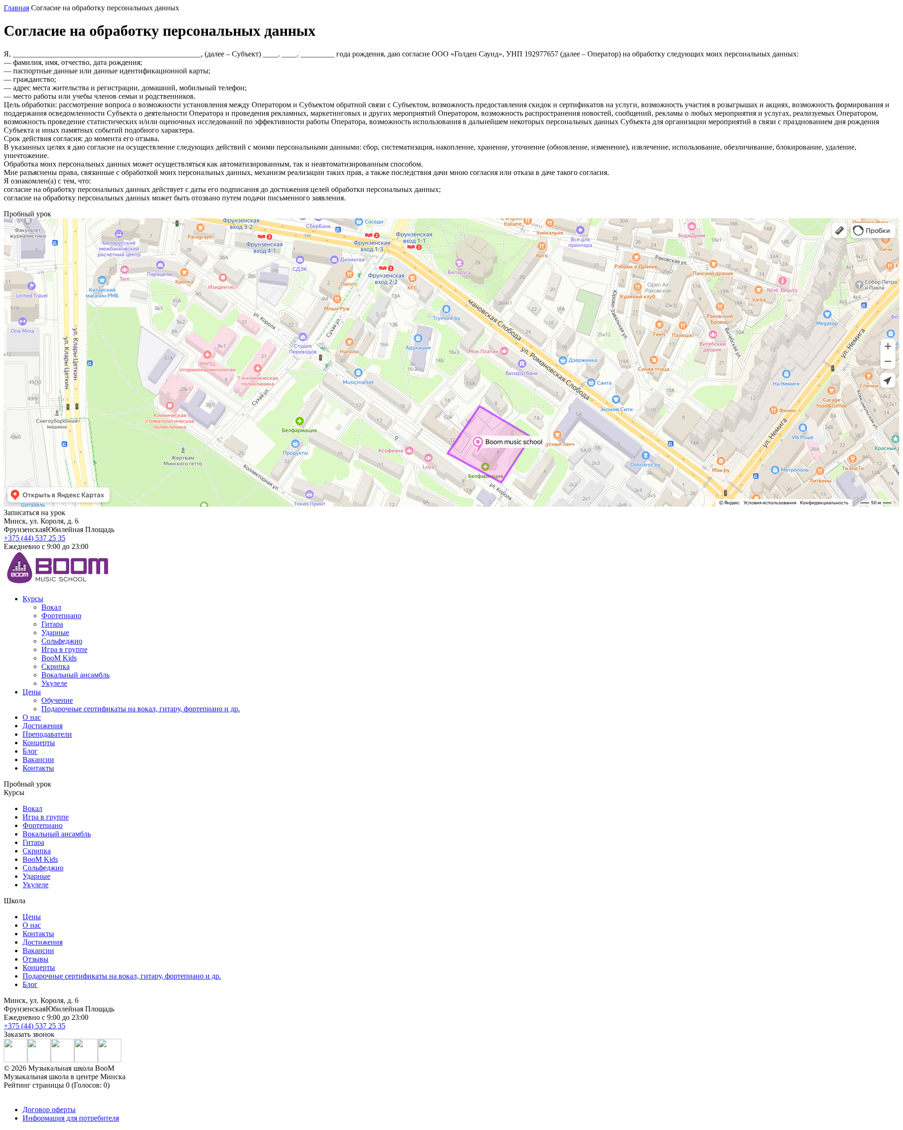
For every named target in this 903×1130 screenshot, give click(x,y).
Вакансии (38, 760)
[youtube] (62, 1060)
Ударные (55, 633)
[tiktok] (109, 1060)
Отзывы (35, 959)
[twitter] (86, 1060)
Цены (32, 692)
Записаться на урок (34, 513)
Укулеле (54, 683)
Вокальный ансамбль (75, 675)
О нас (32, 717)
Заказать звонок (29, 1034)
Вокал (51, 607)
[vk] (39, 1060)
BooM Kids (59, 658)
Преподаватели (47, 734)
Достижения (43, 726)
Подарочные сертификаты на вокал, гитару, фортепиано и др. (140, 709)
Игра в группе (64, 649)
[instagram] (15, 1060)
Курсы (33, 599)
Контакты (38, 768)
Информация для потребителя (71, 1118)
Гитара (52, 624)
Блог (30, 751)
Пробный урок (27, 784)
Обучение (57, 700)
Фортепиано (61, 616)
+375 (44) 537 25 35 (34, 538)
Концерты (39, 743)
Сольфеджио (61, 641)
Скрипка (55, 666)
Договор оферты (49, 1110)
